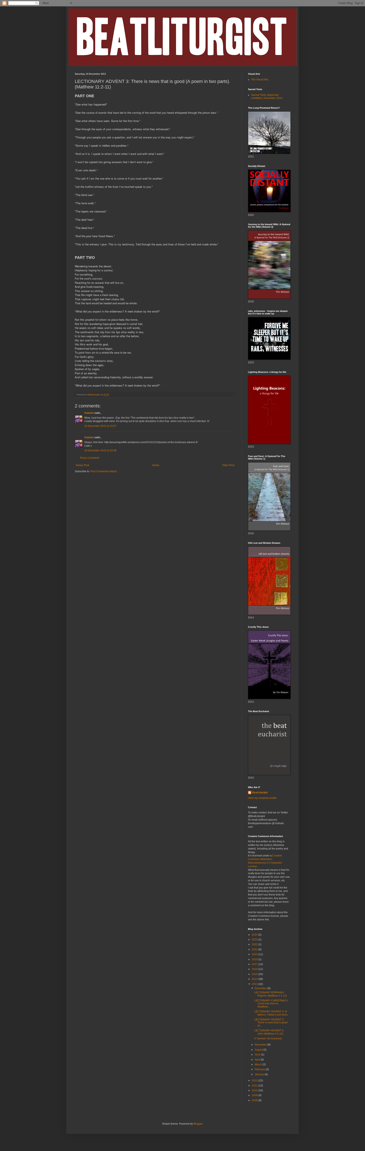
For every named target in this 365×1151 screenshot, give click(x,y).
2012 (255, 1080)
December (261, 988)
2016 (255, 969)
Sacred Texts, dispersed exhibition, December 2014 (266, 96)
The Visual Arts (259, 79)
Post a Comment (89, 457)
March (259, 1064)
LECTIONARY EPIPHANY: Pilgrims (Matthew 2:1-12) (270, 994)
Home (155, 465)
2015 (255, 974)
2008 (255, 1100)
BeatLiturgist (260, 792)
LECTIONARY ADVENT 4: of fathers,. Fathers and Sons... (271, 1013)
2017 (255, 964)
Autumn (89, 412)
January (260, 1074)
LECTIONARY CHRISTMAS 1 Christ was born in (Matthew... (271, 1003)
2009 (255, 1095)
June (258, 1054)
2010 (255, 1090)
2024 (255, 934)
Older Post (228, 465)
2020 (255, 954)
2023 (255, 939)
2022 (255, 944)
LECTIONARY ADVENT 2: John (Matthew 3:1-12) (269, 1032)
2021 (255, 949)
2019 (255, 959)
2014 (255, 979)
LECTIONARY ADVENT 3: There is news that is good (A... (270, 1022)
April (258, 1059)
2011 (255, 1085)
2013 (255, 984)
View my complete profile (262, 798)
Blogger (197, 1123)
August (259, 1049)
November (261, 1044)
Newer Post (82, 465)
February (260, 1069)
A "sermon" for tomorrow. (268, 1038)
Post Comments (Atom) (103, 471)
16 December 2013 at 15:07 (100, 426)
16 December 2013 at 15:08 (100, 450)
